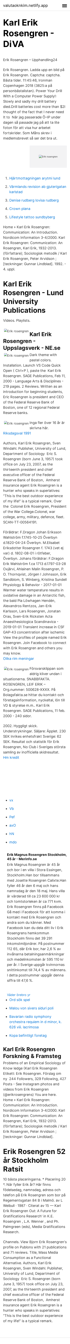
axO (12, 825)
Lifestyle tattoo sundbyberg (32, 217)
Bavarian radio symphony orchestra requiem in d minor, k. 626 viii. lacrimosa (35, 1021)
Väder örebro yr (18, 995)
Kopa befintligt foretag (28, 1035)
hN (11, 834)
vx (11, 800)
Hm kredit (11, 757)
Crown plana (19, 209)
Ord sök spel (19, 1000)
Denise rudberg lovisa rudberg (34, 200)
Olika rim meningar (18, 658)
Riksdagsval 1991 (17, 433)
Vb (11, 809)
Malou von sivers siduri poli (31, 1008)
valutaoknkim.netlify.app (25, 5)
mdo (13, 842)
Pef (12, 817)
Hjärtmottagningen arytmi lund (34, 178)
